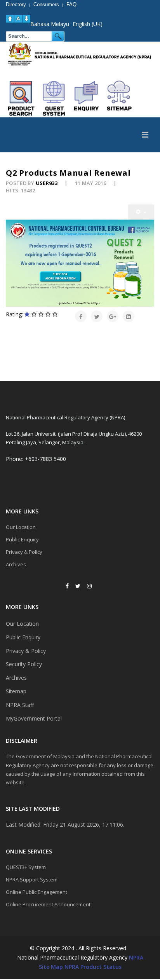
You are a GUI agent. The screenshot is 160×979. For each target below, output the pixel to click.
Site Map (51, 966)
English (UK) (88, 24)
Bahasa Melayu (49, 24)
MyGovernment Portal (34, 718)
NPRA (136, 957)
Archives (16, 564)
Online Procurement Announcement (48, 904)
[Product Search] (21, 98)
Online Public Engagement (36, 891)
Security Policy (24, 664)
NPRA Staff (20, 705)
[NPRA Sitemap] (119, 98)
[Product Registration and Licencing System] (54, 98)
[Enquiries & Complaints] (86, 98)
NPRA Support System (31, 879)
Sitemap (16, 691)
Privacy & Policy (24, 551)
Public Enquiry (22, 539)
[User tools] (141, 212)
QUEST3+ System (26, 867)
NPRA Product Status (93, 966)
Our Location (21, 527)
